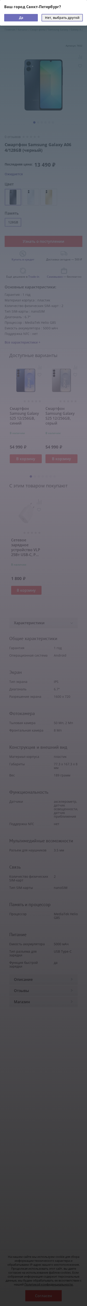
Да (21, 17)
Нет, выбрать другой (62, 17)
